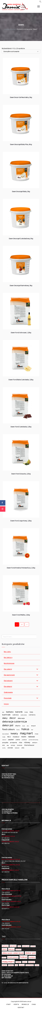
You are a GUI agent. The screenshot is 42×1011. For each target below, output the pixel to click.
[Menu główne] (38, 6)
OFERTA (16, 1004)
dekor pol (7, 725)
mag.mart (26, 733)
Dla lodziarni (8, 681)
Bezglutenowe (9, 663)
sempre (34, 742)
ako (3, 712)
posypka (5, 742)
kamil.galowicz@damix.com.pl (11, 901)
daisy (5, 718)
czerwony (32, 715)
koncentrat (5, 734)
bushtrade (6, 715)
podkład (24, 739)
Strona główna (9, 29)
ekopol (33, 726)
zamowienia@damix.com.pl (10, 831)
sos (3, 745)
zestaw (10, 748)
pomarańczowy (33, 739)
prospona (13, 742)
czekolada (23, 715)
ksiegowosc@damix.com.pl (10, 841)
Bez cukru (7, 652)
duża (23, 726)
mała (3, 737)
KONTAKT (21, 1007)
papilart (11, 739)
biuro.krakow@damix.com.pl (11, 859)
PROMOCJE (25, 1004)
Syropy (6, 704)
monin (23, 736)
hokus (25, 729)
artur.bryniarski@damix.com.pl (11, 896)
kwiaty (14, 733)
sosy (8, 745)
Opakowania (8, 692)
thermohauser (29, 745)
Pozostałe (7, 698)
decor (12, 717)
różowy (27, 742)
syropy (13, 745)
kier (32, 729)
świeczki (17, 748)
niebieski (31, 736)
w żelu (4, 748)
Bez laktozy (8, 657)
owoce (4, 739)
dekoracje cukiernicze (14, 721)
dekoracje (21, 718)
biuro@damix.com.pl (8, 836)
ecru (28, 726)
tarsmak (19, 745)
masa (36, 734)
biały (31, 712)
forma (17, 729)
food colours (8, 729)
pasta (18, 740)
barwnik (19, 712)
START (8, 1004)
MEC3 (9, 737)
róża (20, 742)
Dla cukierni (8, 669)
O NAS (34, 1004)
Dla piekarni (8, 686)
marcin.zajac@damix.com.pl (10, 907)
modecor (16, 737)
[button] (40, 2)
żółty (22, 748)
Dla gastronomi (9, 675)
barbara (9, 712)
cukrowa (15, 715)
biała (26, 712)
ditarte (17, 726)
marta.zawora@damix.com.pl (11, 890)
